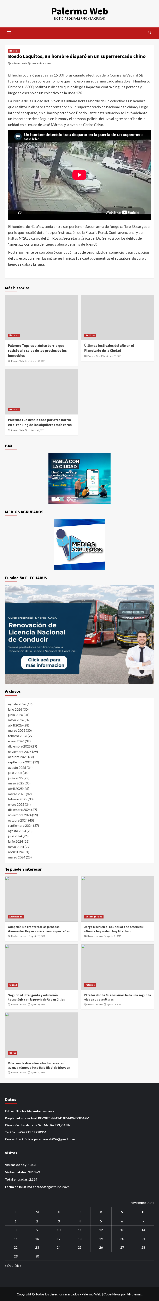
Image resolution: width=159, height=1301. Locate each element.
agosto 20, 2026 (38, 1004)
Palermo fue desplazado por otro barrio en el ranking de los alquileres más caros (40, 422)
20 (122, 1239)
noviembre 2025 (19, 752)
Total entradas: (17, 1179)
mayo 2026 (16, 720)
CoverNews (112, 1294)
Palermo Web (79, 11)
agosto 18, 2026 (38, 1072)
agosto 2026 (17, 704)
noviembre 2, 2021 (42, 63)
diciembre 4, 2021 (36, 430)
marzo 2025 (16, 794)
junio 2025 (15, 778)
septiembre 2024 (20, 825)
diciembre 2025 (19, 746)
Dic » (18, 1265)
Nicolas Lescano (18, 936)
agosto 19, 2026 (114, 1004)
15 (16, 1239)
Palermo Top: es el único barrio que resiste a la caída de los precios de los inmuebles (37, 350)
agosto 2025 (17, 767)
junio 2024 (15, 841)
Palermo (90, 984)
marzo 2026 (16, 730)
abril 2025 (15, 788)
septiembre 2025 (20, 762)
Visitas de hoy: (16, 1165)
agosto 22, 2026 (38, 936)
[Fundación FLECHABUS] (79, 634)
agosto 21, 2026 (114, 936)
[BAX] (79, 478)
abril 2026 (15, 725)
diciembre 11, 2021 (113, 356)
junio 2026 (15, 715)
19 (101, 1239)
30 (37, 1256)
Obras (12, 1052)
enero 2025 (16, 804)
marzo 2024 (16, 857)
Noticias (14, 50)
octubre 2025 (18, 757)
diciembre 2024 (19, 809)
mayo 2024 (16, 847)
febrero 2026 (17, 736)
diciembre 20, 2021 (36, 361)
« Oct (9, 1265)
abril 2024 (15, 852)
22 (16, 1247)
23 (37, 1247)
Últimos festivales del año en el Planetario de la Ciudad (109, 348)
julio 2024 (15, 836)
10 (58, 1230)
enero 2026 (16, 741)
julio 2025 (15, 773)
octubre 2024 (18, 820)
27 (122, 1247)
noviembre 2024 (19, 815)
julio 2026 (15, 709)
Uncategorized (94, 916)
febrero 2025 (17, 799)
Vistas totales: (16, 1172)
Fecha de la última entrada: (26, 1187)
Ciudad (13, 984)
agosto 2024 (17, 831)
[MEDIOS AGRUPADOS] (79, 544)
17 (58, 1239)
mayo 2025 (16, 783)
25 (80, 1247)
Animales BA (15, 916)
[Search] (149, 32)
